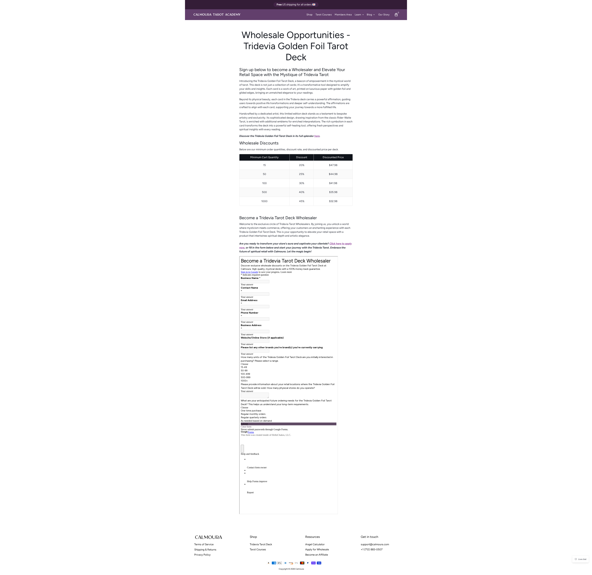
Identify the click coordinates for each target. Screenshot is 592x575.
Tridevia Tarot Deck (261, 544)
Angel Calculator (315, 544)
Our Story (384, 14)
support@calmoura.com (375, 544)
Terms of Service (204, 544)
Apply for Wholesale (317, 549)
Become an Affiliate (316, 554)
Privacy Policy (202, 554)
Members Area (343, 14)
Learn (359, 14)
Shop (309, 14)
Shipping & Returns (205, 549)
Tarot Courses (324, 14)
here (317, 136)
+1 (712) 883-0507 (371, 549)
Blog (371, 14)
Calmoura (299, 569)
